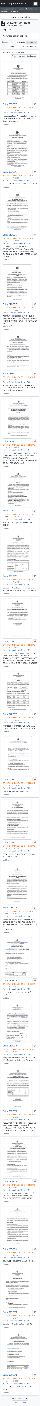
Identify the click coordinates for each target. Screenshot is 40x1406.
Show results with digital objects (24, 56)
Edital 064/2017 (10, 842)
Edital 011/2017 (10, 304)
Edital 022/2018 (10, 1111)
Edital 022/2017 (10, 510)
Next (24, 1402)
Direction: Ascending (29, 46)
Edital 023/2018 (10, 1181)
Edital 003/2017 (10, 104)
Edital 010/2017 (10, 235)
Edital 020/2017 (10, 441)
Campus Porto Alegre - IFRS (19, 113)
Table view (33, 42)
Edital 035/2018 (10, 1249)
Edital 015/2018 (10, 980)
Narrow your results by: (20, 17)
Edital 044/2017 (10, 641)
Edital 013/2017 (10, 373)
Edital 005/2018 (10, 907)
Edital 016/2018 (10, 1046)
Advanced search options (15, 35)
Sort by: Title (13, 46)
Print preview (9, 42)
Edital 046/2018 (10, 1312)
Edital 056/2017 (10, 779)
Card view (21, 42)
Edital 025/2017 (10, 576)
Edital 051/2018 (10, 1375)
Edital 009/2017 (10, 172)
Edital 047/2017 (10, 714)
